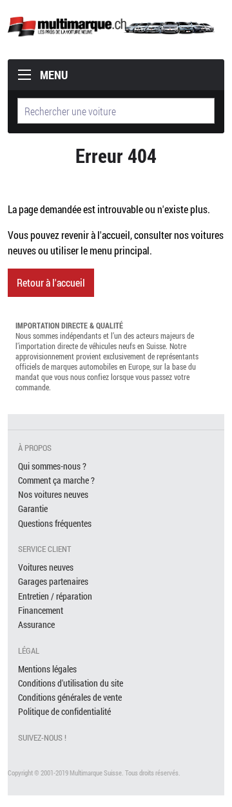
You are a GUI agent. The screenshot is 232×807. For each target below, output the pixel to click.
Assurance (36, 624)
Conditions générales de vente (70, 697)
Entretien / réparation (55, 596)
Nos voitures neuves (53, 494)
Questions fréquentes (55, 523)
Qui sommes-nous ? (52, 466)
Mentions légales (47, 669)
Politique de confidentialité (64, 711)
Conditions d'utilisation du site (70, 683)
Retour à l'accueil (51, 282)
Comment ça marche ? (56, 480)
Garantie (33, 508)
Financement (40, 610)
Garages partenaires (53, 581)
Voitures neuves (45, 567)
